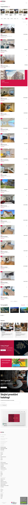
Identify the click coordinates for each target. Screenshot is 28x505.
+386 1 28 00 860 (4, 434)
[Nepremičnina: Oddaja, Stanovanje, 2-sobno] (8, 157)
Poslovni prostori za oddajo (4, 448)
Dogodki (2, 473)
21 (16, 301)
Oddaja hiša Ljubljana (3, 484)
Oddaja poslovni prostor (3, 481)
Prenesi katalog (4, 405)
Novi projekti (4, 305)
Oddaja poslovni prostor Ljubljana (4, 485)
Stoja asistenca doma (3, 467)
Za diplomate (2, 466)
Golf (1, 455)
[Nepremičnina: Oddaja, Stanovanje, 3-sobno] (8, 96)
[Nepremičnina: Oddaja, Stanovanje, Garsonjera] (8, 63)
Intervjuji (2, 474)
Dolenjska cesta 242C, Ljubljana (4, 438)
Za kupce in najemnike (3, 462)
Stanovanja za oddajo (3, 447)
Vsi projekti (2, 315)
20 (15, 301)
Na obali (2, 459)
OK (23, 502)
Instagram (2, 495)
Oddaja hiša (2, 480)
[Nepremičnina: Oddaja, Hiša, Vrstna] (8, 48)
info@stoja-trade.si (3, 439)
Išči (26, 18)
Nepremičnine (2, 4)
